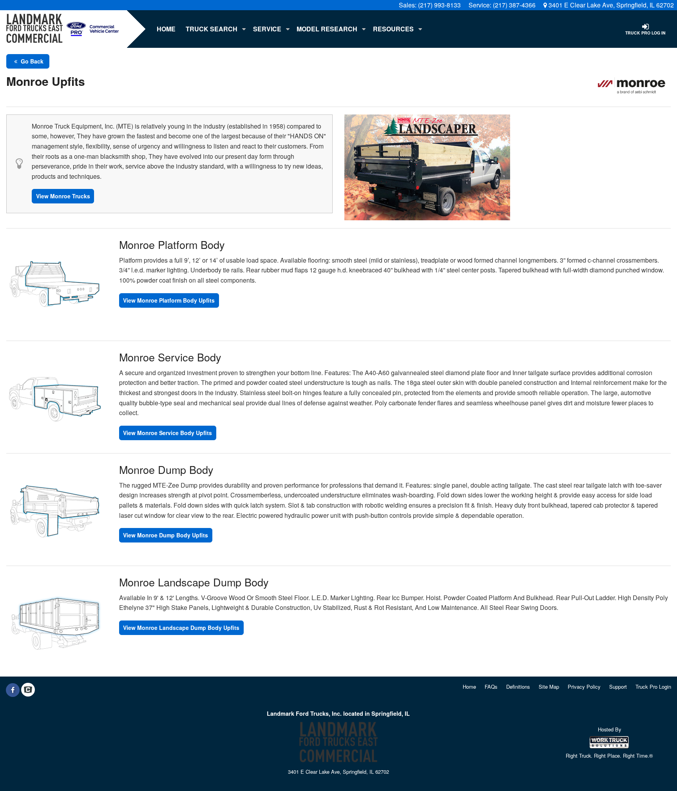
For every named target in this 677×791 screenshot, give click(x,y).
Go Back (31, 61)
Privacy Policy (584, 686)
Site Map (549, 686)
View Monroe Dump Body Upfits (165, 535)
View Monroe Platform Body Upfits (169, 300)
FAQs (491, 686)
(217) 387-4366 (514, 4)
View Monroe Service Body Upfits (167, 433)
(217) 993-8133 (439, 4)
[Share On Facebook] (13, 690)
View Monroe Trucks (63, 196)
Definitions (518, 686)
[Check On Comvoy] (28, 690)
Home (166, 28)
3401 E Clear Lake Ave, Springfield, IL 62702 (610, 4)
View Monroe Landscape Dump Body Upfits (181, 627)
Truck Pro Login (653, 686)
